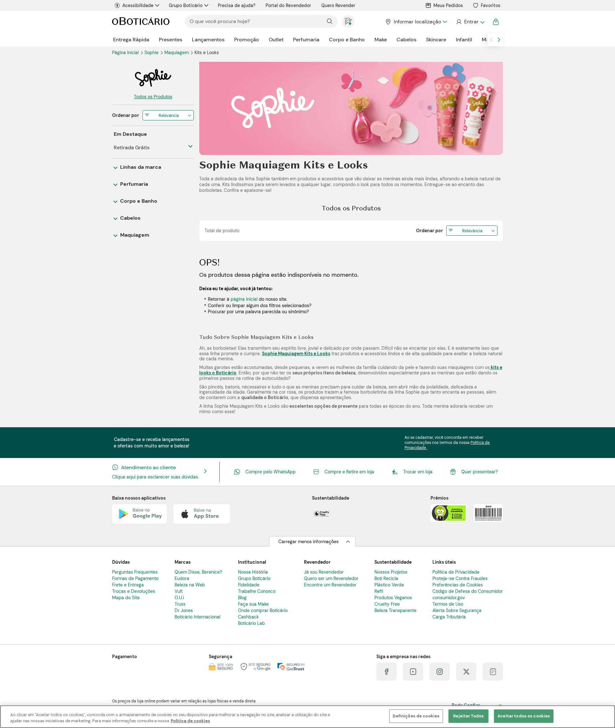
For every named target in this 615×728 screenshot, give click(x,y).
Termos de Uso (447, 604)
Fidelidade (248, 585)
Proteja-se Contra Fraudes (460, 578)
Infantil (464, 39)
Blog (242, 598)
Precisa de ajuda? (236, 5)
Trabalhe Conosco (256, 591)
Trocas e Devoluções (133, 591)
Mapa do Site (126, 598)
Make (380, 39)
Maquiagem (177, 52)
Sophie (152, 52)
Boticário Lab (251, 623)
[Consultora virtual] (348, 21)
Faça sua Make (253, 604)
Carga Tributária (449, 617)
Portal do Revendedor (288, 5)
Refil (378, 591)
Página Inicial (126, 52)
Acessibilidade (137, 5)
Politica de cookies (190, 721)
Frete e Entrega (128, 585)
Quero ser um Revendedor (331, 578)
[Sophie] (153, 78)
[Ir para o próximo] (499, 39)
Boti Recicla (386, 578)
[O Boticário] (140, 21)
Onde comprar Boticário (263, 610)
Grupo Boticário (185, 5)
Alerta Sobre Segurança (456, 610)
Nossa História (253, 572)
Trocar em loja (417, 472)
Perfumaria (306, 39)
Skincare (436, 39)
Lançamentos (208, 39)
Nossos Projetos (390, 572)
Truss (180, 604)
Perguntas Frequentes (135, 572)
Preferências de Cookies (457, 585)
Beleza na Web (190, 585)
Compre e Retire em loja (349, 472)
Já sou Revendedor (324, 572)
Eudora (182, 578)
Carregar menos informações (308, 541)
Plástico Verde (389, 585)
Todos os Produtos (153, 97)
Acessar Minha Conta (470, 21)
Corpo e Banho (347, 39)
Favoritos (490, 5)
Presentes (170, 39)
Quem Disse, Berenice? (198, 572)
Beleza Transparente (395, 610)
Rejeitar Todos (468, 716)
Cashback (248, 617)
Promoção (246, 39)
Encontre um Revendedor (330, 585)
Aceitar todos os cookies (523, 716)
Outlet (276, 39)
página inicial (244, 299)
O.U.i (179, 598)
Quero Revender (338, 5)
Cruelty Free (387, 604)
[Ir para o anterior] (491, 39)
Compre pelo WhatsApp (270, 472)
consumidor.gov (448, 598)
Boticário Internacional (197, 617)
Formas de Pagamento (135, 578)
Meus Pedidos (448, 5)
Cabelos (406, 39)
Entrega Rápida (131, 39)
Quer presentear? (479, 472)
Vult (179, 591)
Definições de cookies (416, 716)
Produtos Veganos (393, 598)
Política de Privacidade (456, 572)
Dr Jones (184, 610)
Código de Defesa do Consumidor (467, 591)
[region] (307, 716)
